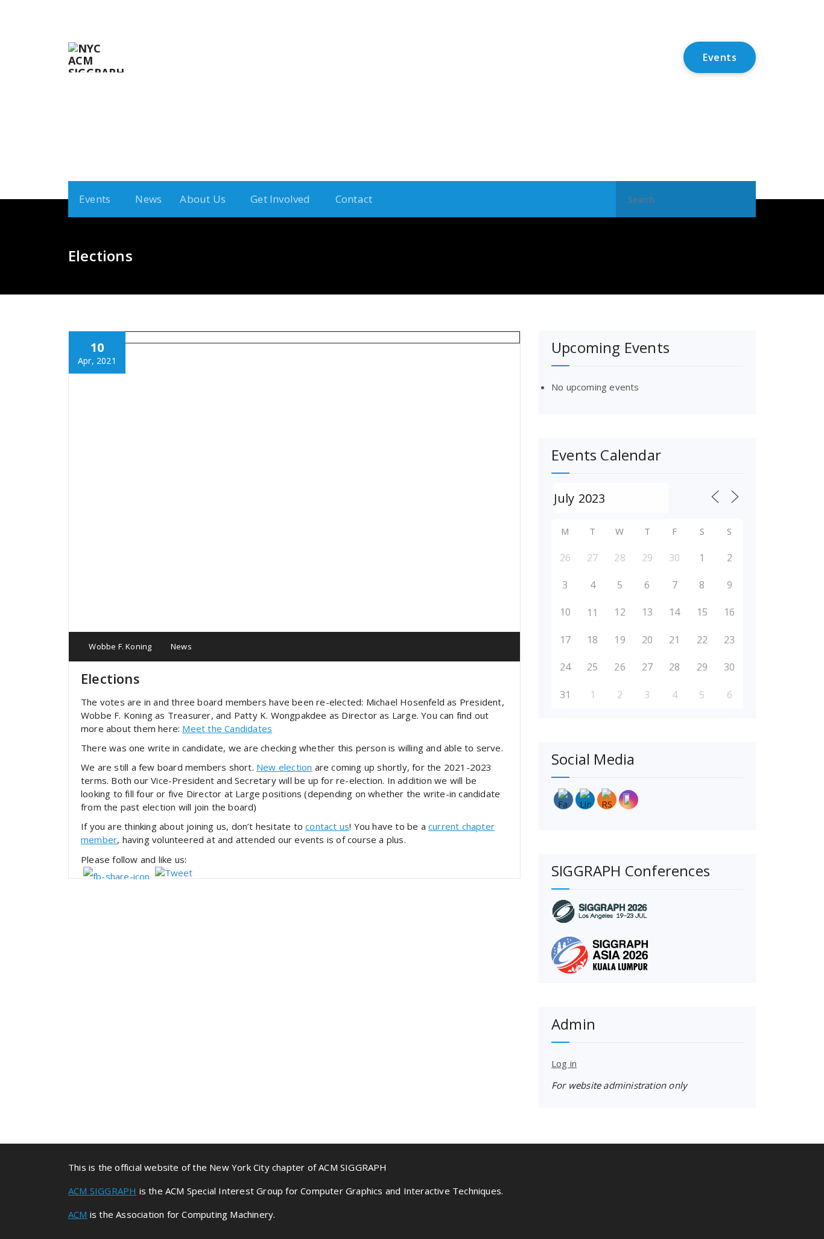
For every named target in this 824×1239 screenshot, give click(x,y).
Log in (564, 1063)
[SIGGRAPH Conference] (647, 911)
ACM (77, 1214)
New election (284, 767)
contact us (327, 826)
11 (592, 612)
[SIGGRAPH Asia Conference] (647, 955)
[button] (741, 199)
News (148, 199)
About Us (203, 199)
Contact (353, 199)
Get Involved (280, 199)
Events (720, 57)
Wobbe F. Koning (119, 646)
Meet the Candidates (227, 728)
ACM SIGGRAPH (102, 1191)
